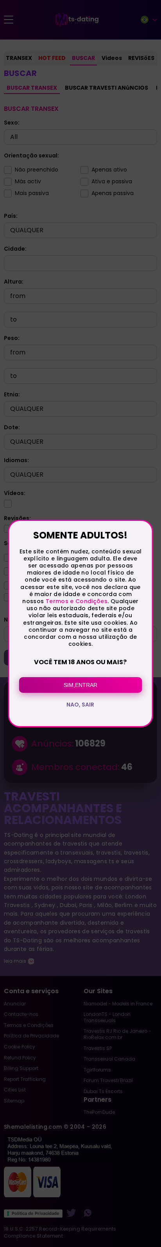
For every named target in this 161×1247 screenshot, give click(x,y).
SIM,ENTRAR (80, 685)
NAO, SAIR (80, 704)
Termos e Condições (76, 601)
